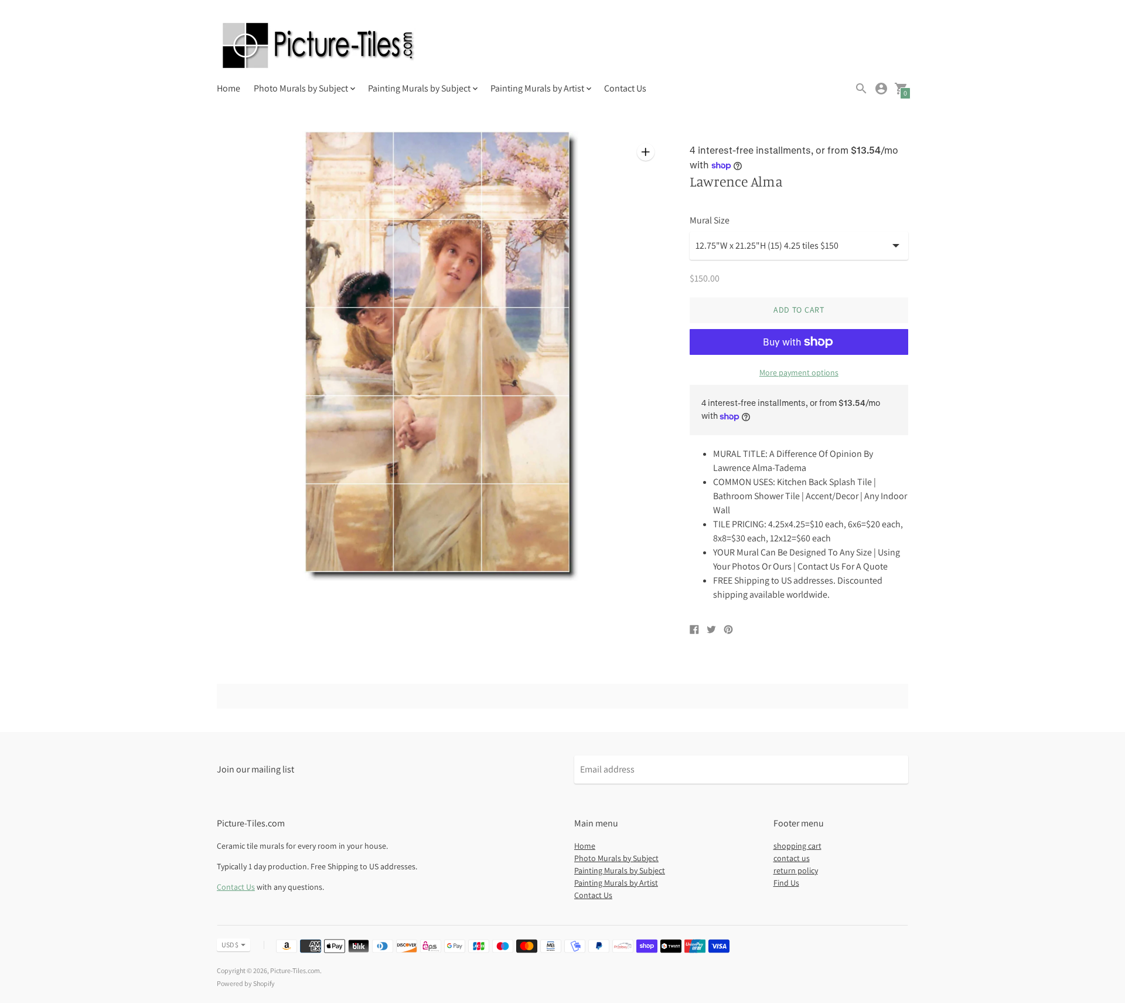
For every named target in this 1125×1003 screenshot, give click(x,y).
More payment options (798, 372)
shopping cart (797, 846)
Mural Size (709, 220)
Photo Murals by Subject (616, 858)
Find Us (786, 882)
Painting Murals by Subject (619, 870)
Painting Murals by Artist (616, 882)
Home (228, 88)
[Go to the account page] (881, 89)
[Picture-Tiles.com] (319, 46)
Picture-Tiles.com (295, 970)
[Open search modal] (861, 89)
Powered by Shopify (246, 983)
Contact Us (625, 88)
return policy (795, 870)
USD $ (229, 944)
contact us (791, 858)
